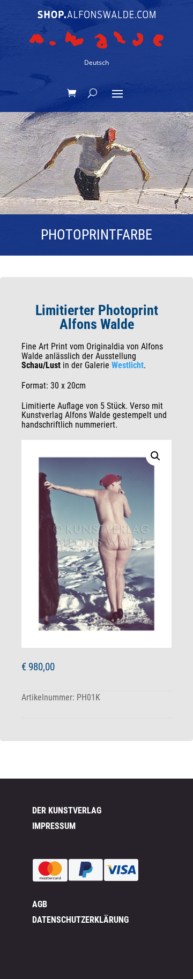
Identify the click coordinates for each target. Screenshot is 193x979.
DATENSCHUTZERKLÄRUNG (80, 920)
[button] (155, 456)
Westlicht (128, 365)
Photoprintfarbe (96, 235)
